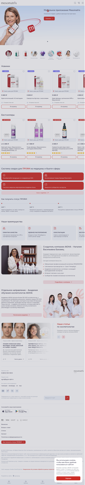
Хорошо (67, 478)
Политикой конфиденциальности (64, 473)
